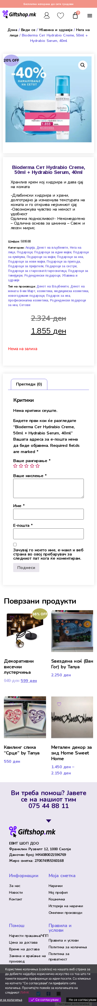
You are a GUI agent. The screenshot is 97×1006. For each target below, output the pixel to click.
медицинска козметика (71, 291)
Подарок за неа (58, 296)
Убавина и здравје (55, 29)
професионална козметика (28, 300)
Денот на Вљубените (52, 286)
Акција (30, 247)
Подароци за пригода (63, 261)
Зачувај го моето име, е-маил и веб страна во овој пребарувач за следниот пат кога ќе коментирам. (48, 554)
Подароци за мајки (41, 257)
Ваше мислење (30, 476)
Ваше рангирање (31, 461)
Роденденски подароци (42, 275)
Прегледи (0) (29, 384)
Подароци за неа (70, 257)
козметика (44, 291)
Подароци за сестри (61, 266)
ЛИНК (24, 992)
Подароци (24, 252)
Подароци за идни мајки (52, 252)
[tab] (29, 384)
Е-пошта (23, 525)
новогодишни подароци (26, 296)
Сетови (24, 305)
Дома (12, 29)
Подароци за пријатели (25, 266)
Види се (28, 29)
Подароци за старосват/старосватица (37, 271)
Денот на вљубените (52, 247)
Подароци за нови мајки (26, 261)
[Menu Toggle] (89, 15)
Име (19, 506)
